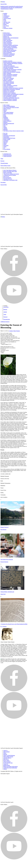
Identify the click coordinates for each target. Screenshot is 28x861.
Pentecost (5, 316)
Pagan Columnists (7, 84)
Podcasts (5, 109)
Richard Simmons (4, 561)
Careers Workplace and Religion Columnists (12, 63)
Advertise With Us (7, 757)
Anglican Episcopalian (8, 113)
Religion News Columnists (9, 90)
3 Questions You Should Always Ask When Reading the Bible (14, 624)
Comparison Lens (7, 153)
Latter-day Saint (13, 7)
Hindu (5, 7)
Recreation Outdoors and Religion (10, 45)
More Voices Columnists (8, 78)
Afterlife (5, 312)
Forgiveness (5, 307)
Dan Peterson (3, 529)
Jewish (8, 7)
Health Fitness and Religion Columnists (11, 72)
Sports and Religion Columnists (10, 95)
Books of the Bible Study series (10, 171)
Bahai (4, 114)
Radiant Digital (6, 765)
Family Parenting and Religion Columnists (12, 69)
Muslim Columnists (7, 80)
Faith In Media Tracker (5, 165)
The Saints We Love (7, 178)
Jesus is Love (6, 176)
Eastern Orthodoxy (7, 121)
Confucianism (6, 119)
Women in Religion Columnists (10, 100)
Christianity (5, 118)
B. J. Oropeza (3, 626)
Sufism (4, 144)
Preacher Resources (7, 155)
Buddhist (2, 6)
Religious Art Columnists (8, 91)
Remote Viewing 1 (5, 527)
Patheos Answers (7, 108)
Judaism (5, 127)
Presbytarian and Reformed (9, 135)
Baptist (4, 116)
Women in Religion (7, 44)
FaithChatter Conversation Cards (10, 180)
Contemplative (11, 6)
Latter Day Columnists (8, 79)
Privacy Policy (6, 760)
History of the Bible (7, 172)
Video (2, 158)
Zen (4, 147)
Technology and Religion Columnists (11, 97)
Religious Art (6, 36)
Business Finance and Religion (10, 46)
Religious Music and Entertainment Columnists (13, 94)
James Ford (3, 594)
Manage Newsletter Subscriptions (10, 766)
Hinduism (5, 122)
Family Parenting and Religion (9, 50)
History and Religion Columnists (10, 74)
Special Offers (4, 4)
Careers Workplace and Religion (10, 47)
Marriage (5, 309)
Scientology (5, 140)
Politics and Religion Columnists (10, 85)
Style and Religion (7, 41)
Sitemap (5, 769)
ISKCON (5, 124)
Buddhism (5, 117)
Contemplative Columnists (9, 65)
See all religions (6, 149)
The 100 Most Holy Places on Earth (11, 107)
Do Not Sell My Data (8, 762)
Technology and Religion (8, 55)
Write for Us (6, 759)
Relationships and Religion (9, 53)
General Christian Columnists (9, 70)
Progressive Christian (8, 8)
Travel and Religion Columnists (10, 99)
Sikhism (5, 143)
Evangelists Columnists (8, 68)
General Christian (7, 18)
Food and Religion (7, 34)
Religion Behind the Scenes (9, 138)
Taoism (4, 146)
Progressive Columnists (8, 86)
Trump (4, 314)
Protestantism (6, 136)
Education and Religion (8, 48)
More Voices (6, 23)
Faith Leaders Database (8, 112)
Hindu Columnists (7, 73)
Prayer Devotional (7, 177)
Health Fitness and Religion (9, 51)
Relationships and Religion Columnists (11, 89)
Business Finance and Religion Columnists (12, 62)
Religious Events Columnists (9, 93)
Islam (4, 125)
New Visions (6, 25)
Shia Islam (5, 141)
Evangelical (16, 6)
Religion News (6, 32)
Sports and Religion (7, 35)
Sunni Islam (5, 145)
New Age (5, 133)
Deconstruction (6, 319)
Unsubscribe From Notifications (10, 767)
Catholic (6, 6)
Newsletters (3, 182)
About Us (5, 750)
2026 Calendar (6, 105)
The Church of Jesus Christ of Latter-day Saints (13, 130)
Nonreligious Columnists (8, 83)
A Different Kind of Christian (9, 175)
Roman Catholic (6, 139)
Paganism (5, 134)
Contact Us (5, 764)
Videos (4, 111)
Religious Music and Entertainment (10, 37)
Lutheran (5, 128)
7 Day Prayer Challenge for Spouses (11, 173)
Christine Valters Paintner (14, 330)
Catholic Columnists (7, 64)
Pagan (4, 27)
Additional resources (5, 321)
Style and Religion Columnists (9, 96)
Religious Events (7, 39)
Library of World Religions (9, 106)
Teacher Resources (7, 156)
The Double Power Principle (7, 559)
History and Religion (7, 40)
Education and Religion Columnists (10, 67)
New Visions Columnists (8, 81)
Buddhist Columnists (7, 60)
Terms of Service (7, 761)
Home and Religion (7, 52)
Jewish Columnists (7, 76)
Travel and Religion (7, 56)
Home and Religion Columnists (10, 75)
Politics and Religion (7, 42)
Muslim (18, 7)
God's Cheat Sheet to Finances (9, 170)
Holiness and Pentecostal (8, 123)
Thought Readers (4, 163)
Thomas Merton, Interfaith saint (7, 591)
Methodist (5, 129)
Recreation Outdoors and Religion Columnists (13, 88)
